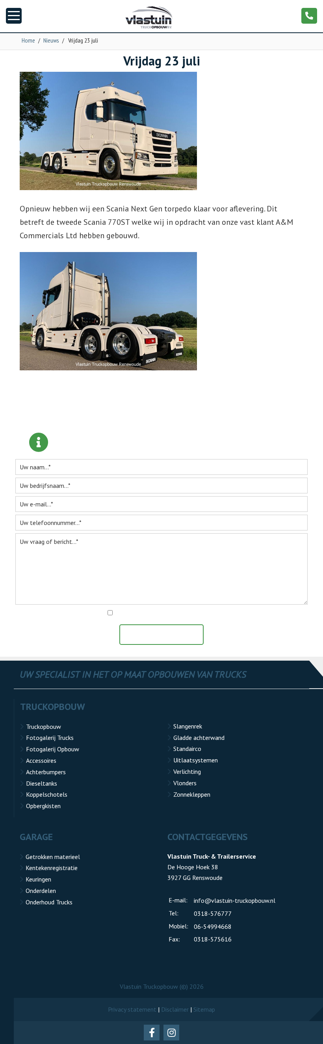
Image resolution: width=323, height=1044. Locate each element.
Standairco (187, 749)
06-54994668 (213, 926)
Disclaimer (175, 1009)
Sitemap (204, 1009)
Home (28, 40)
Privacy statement (132, 1009)
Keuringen (38, 879)
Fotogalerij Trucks (50, 737)
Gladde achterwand (199, 737)
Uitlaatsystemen (195, 760)
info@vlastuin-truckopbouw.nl (234, 900)
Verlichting (187, 771)
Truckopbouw (43, 726)
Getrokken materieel (53, 857)
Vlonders (185, 783)
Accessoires (41, 760)
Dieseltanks (41, 783)
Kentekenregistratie (52, 868)
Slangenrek (187, 726)
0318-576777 (213, 913)
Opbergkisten (43, 806)
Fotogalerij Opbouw (52, 749)
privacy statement (199, 613)
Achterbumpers (46, 772)
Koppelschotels (46, 794)
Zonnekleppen (191, 794)
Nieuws (51, 40)
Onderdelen (41, 891)
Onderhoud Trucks (49, 902)
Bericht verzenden (165, 635)
